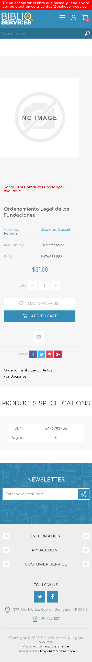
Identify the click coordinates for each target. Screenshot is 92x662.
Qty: (23, 285)
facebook (33, 354)
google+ (58, 354)
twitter (41, 354)
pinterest (49, 354)
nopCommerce (56, 646)
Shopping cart (85, 17)
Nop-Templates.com (57, 651)
